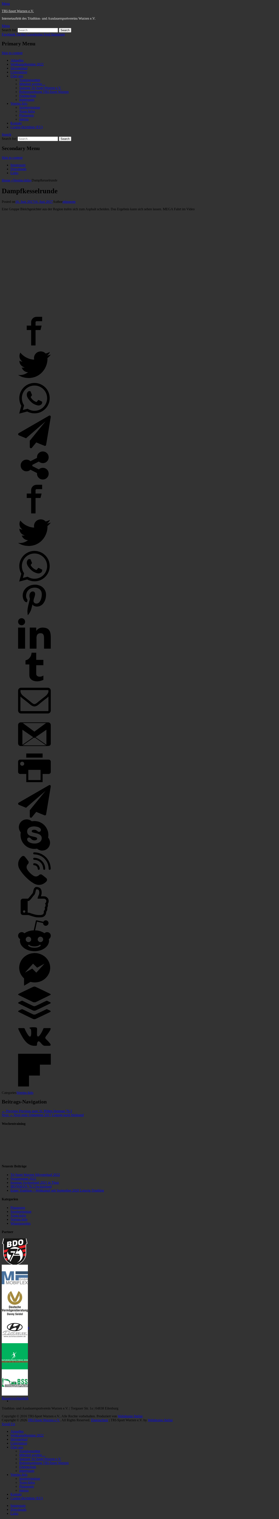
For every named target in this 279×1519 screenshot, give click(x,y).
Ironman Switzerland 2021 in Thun (34, 1182)
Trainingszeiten (29, 80)
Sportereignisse (29, 107)
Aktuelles (17, 60)
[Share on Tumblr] (34, 682)
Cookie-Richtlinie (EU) (26, 127)
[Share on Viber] (34, 884)
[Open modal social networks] (34, 480)
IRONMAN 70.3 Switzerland (31, 1186)
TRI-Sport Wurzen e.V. (18, 11)
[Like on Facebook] (34, 917)
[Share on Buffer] (34, 1018)
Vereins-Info (18, 103)
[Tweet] (34, 380)
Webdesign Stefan (130, 1416)
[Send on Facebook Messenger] (34, 984)
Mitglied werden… (32, 84)
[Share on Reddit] (34, 951)
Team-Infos (27, 111)
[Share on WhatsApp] (34, 413)
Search (6, 134)
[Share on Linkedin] (34, 648)
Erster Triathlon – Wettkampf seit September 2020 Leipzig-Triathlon (57, 1190)
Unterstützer (18, 72)
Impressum (26, 99)
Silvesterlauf (18, 68)
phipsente (69, 202)
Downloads (18, 169)
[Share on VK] (34, 1052)
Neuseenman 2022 (23, 1178)
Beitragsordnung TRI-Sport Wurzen (44, 92)
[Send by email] (34, 716)
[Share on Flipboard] (34, 1085)
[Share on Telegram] (34, 447)
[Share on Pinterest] (34, 615)
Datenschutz (27, 96)
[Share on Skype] (34, 850)
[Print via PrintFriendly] (34, 783)
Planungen (26, 115)
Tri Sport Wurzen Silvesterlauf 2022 (35, 1175)
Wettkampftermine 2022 (27, 64)
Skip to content (12, 53)
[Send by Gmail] (34, 749)
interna (24, 119)
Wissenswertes (20, 1223)
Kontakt (16, 123)
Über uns (16, 76)
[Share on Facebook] (34, 346)
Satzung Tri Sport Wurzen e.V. (40, 88)
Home (7, 180)
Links (14, 173)
